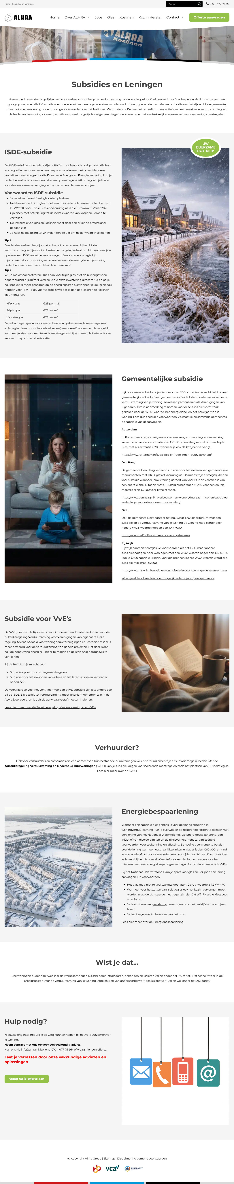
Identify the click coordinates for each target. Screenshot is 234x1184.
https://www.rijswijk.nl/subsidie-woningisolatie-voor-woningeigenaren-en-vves (174, 570)
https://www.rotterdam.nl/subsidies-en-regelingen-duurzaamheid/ (167, 454)
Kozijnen (126, 17)
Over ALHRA (75, 17)
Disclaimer (124, 1158)
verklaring (160, 904)
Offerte (209, 17)
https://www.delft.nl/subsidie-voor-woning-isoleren (156, 535)
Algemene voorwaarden (150, 1158)
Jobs (98, 17)
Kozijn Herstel (150, 17)
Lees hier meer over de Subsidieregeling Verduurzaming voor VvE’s (50, 707)
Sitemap (109, 1158)
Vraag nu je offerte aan (26, 1079)
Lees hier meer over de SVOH (117, 771)
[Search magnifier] (199, 4)
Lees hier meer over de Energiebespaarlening (153, 922)
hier (88, 1049)
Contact (172, 17)
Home (7, 4)
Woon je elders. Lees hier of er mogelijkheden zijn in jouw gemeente (168, 578)
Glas (110, 17)
